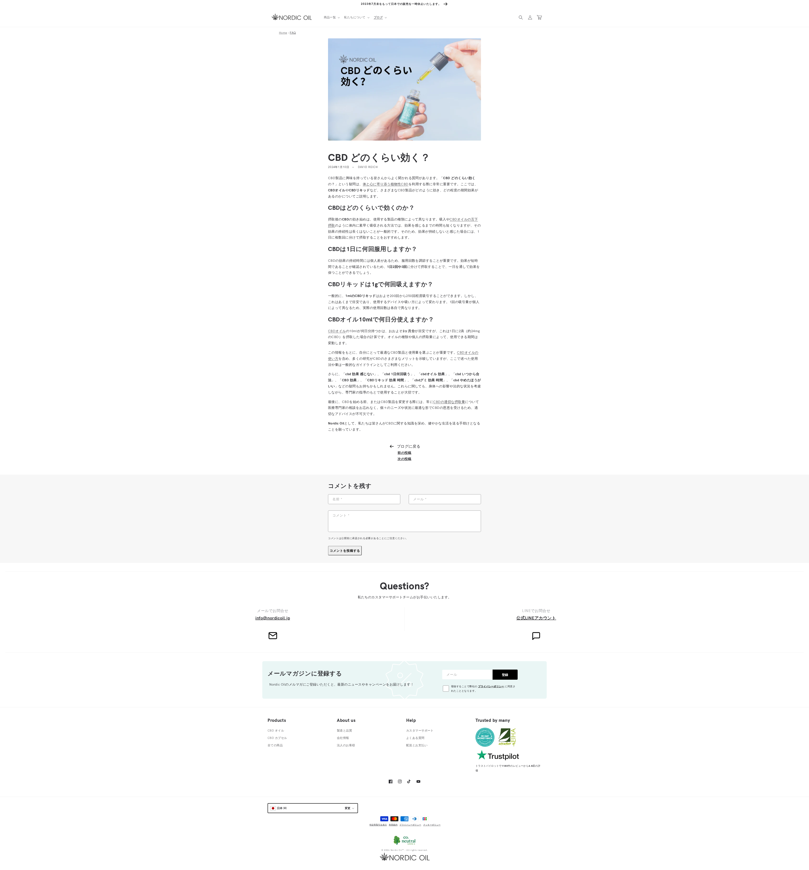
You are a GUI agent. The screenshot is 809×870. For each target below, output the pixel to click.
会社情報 (343, 738)
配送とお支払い (416, 745)
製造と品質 (344, 730)
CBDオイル (337, 331)
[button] (331, 17)
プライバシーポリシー (491, 686)
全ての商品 (275, 745)
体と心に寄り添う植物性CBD (386, 184)
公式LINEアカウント (536, 617)
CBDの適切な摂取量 (449, 402)
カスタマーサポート (420, 730)
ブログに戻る (408, 446)
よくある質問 (415, 738)
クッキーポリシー (432, 824)
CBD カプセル (277, 738)
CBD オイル (276, 730)
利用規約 (393, 824)
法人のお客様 (346, 745)
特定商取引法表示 (378, 824)
